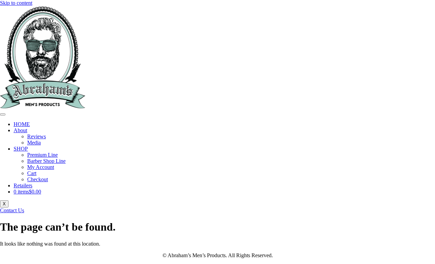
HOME (22, 124)
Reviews (36, 136)
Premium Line (42, 155)
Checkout (37, 179)
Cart (31, 173)
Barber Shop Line (46, 161)
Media (34, 142)
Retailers (23, 185)
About (20, 130)
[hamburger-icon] (2, 114)
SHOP (21, 149)
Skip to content (16, 3)
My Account (40, 167)
